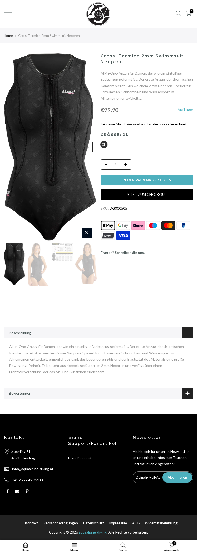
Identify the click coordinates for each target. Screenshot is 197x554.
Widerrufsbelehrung (161, 523)
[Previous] (13, 147)
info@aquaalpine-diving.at (32, 469)
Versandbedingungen (60, 523)
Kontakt (31, 523)
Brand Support (80, 458)
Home (8, 36)
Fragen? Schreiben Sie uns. (123, 252)
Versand (133, 124)
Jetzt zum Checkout (146, 194)
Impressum (118, 523)
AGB (136, 523)
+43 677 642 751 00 (28, 480)
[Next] (88, 147)
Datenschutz (93, 523)
